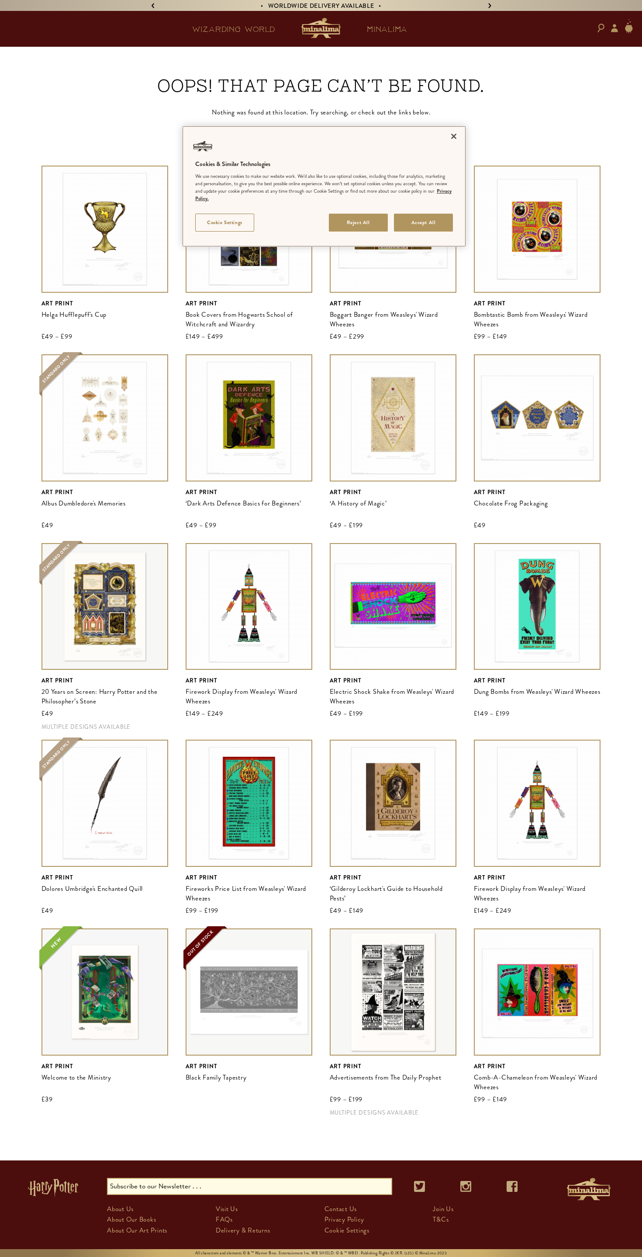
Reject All (358, 222)
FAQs (224, 1219)
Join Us (443, 1209)
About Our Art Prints (137, 1230)
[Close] (453, 136)
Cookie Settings (224, 222)
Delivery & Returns (243, 1230)
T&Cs (441, 1219)
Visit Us (227, 1209)
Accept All (423, 222)
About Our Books (131, 1219)
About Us (120, 1209)
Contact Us (340, 1209)
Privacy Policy (344, 1219)
